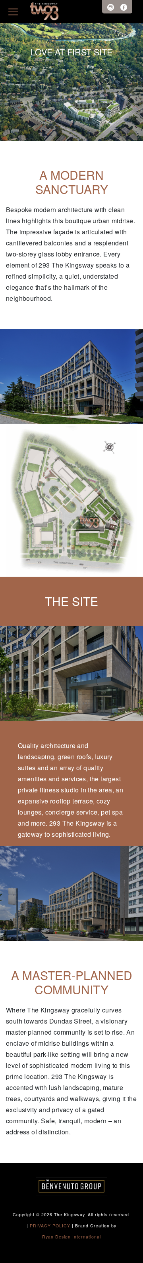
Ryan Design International (71, 1237)
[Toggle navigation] (13, 12)
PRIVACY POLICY (50, 1226)
